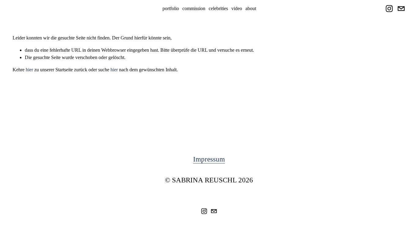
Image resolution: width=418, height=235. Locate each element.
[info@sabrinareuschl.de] (401, 8)
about (250, 8)
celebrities (218, 8)
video (236, 8)
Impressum (209, 159)
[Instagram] (389, 8)
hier (29, 69)
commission (193, 8)
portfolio (170, 8)
